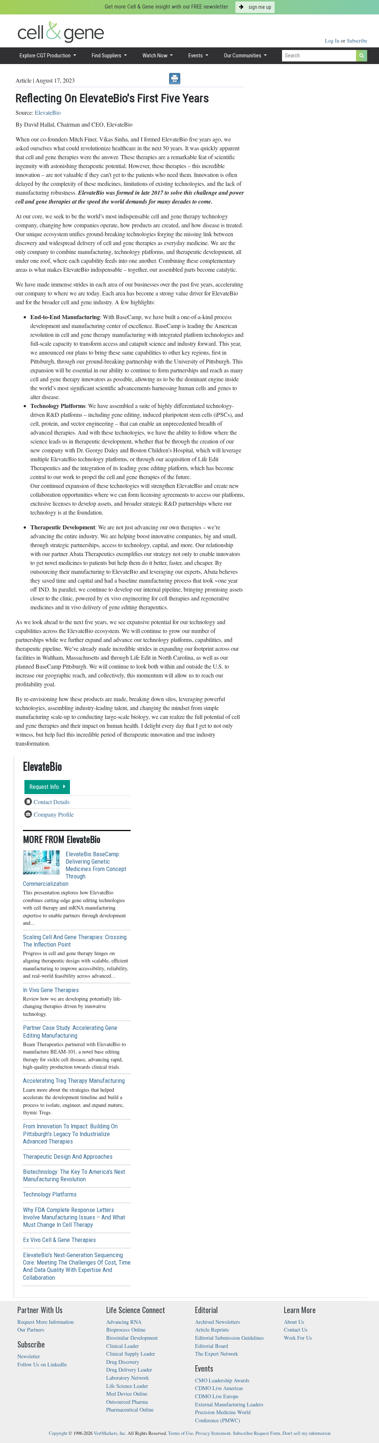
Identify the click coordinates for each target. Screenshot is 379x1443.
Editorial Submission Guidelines (229, 1337)
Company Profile (54, 814)
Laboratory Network (127, 1377)
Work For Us (298, 1337)
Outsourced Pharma (127, 1401)
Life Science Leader (127, 1385)
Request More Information (45, 1321)
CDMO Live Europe (216, 1396)
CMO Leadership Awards (222, 1380)
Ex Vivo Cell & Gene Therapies (59, 1239)
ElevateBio (48, 112)
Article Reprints (212, 1329)
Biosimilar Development (132, 1337)
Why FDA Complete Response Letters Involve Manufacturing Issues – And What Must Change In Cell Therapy (74, 1217)
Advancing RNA (123, 1321)
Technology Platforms (50, 1194)
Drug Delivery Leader (129, 1369)
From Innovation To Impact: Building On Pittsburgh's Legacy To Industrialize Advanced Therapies (70, 1133)
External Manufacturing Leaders (229, 1404)
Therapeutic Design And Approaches (68, 1156)
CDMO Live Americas (219, 1388)
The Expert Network (216, 1353)
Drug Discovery (122, 1361)
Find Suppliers (107, 55)
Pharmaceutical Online (130, 1409)
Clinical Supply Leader (130, 1353)
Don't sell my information (306, 1433)
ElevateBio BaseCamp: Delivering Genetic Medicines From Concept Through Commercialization (74, 869)
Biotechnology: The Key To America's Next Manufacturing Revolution (74, 1175)
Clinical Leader (122, 1345)
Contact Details (52, 802)
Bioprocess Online (125, 1329)
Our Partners (30, 1329)
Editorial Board (211, 1345)
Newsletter (28, 1356)
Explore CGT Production (46, 55)
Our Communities (243, 55)
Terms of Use (180, 1433)
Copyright (58, 1433)
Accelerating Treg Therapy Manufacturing (74, 1080)
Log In (333, 40)
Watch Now (155, 55)
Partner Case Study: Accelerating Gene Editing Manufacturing (70, 1031)
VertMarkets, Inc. (110, 1433)
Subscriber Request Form (256, 1433)
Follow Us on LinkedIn (42, 1364)
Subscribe (357, 40)
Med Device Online (126, 1393)
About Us (294, 1321)
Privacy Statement (213, 1433)
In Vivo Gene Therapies (51, 990)
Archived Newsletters (217, 1321)
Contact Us (296, 1329)
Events (196, 55)
